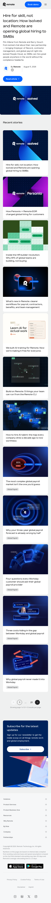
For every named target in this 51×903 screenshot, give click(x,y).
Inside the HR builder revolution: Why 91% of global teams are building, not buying (23, 258)
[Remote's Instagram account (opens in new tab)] (35, 896)
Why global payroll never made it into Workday (25, 680)
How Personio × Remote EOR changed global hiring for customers (25, 213)
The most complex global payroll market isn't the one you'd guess (23, 483)
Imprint (31, 887)
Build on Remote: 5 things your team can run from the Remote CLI (25, 393)
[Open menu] (45, 4)
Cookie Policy (26, 880)
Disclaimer (21, 887)
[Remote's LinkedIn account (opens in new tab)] (22, 896)
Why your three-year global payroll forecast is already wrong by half (24, 531)
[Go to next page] (37, 702)
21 (31, 702)
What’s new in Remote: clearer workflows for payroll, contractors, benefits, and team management (24, 304)
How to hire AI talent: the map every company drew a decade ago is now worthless (25, 438)
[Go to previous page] (13, 702)
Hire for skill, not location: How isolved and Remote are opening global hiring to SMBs (24, 26)
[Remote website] (12, 69)
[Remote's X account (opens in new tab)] (28, 896)
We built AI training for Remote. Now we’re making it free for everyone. (25, 349)
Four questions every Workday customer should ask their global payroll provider (23, 582)
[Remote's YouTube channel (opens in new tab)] (15, 896)
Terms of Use (39, 880)
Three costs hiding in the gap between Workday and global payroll (25, 632)
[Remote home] (9, 4)
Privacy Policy (12, 880)
